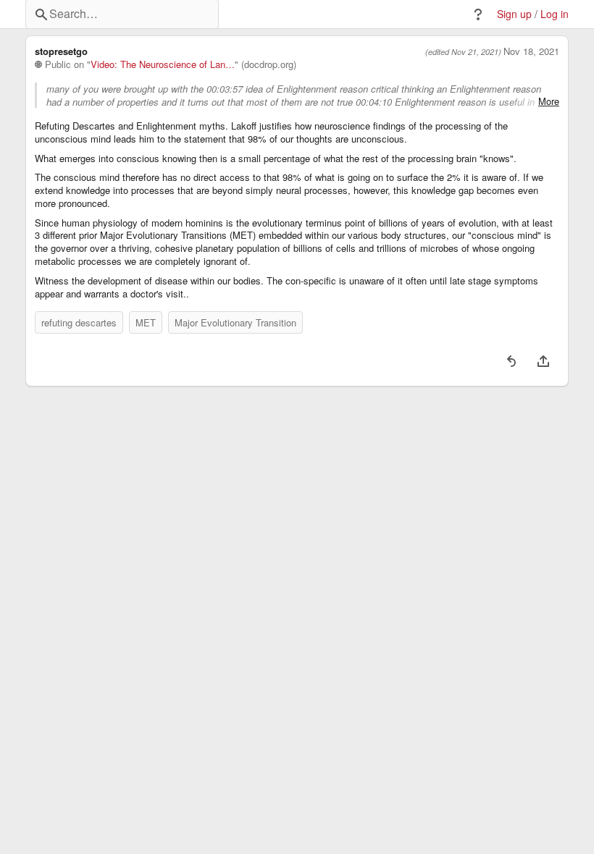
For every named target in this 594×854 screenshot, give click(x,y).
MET (145, 322)
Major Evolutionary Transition (235, 322)
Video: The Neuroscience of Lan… (163, 64)
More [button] (548, 101)
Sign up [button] (514, 14)
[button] (478, 14)
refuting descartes (79, 322)
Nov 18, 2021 (531, 51)
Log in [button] (554, 14)
